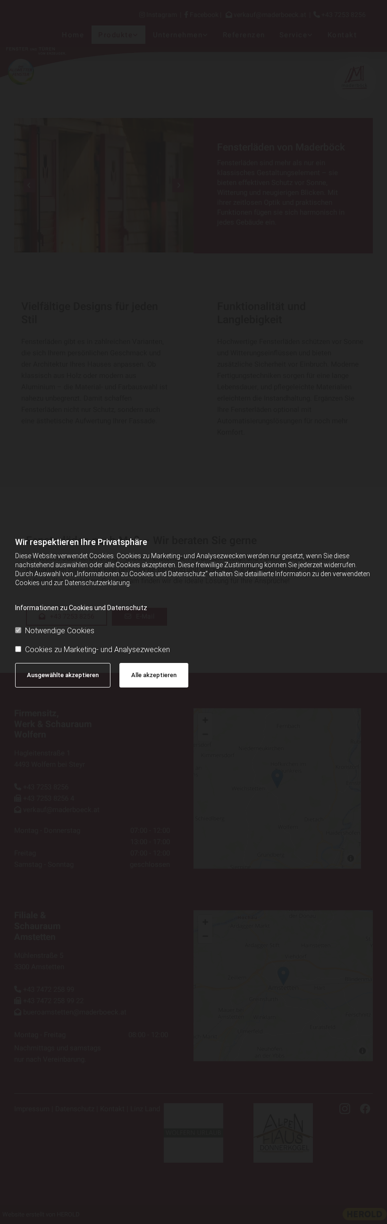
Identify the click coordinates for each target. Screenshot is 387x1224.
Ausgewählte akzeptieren (63, 675)
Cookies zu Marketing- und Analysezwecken (97, 649)
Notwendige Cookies (59, 630)
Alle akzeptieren (154, 675)
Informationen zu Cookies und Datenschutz (81, 608)
